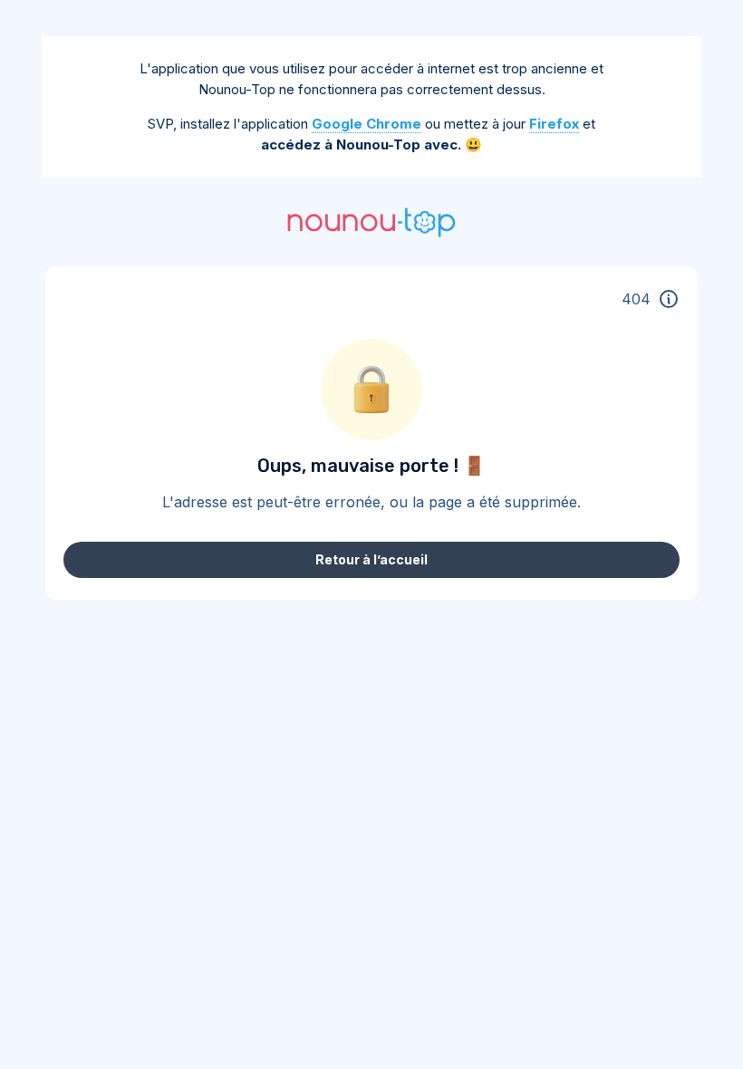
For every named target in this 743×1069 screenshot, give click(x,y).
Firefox (554, 123)
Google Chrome (366, 123)
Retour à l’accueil (371, 559)
